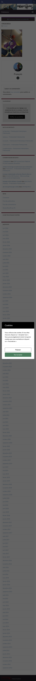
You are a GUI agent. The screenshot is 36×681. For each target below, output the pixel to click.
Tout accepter (18, 355)
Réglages (18, 350)
